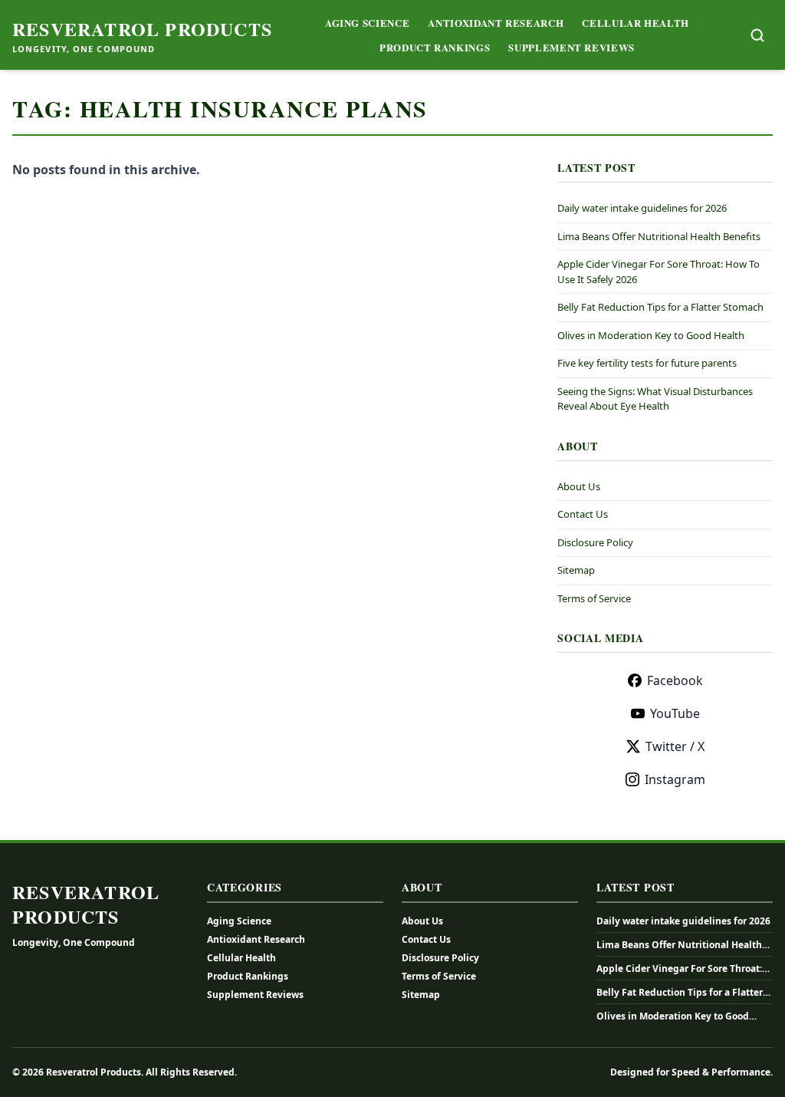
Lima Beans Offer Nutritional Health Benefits (658, 236)
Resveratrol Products (142, 29)
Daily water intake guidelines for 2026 (642, 208)
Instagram (675, 779)
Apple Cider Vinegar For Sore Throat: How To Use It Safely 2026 (679, 969)
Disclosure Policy (595, 542)
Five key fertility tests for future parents (647, 363)
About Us (578, 486)
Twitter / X (675, 746)
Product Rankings (434, 47)
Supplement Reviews (571, 47)
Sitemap (576, 570)
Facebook (675, 680)
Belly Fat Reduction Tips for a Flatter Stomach (660, 307)
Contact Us (582, 514)
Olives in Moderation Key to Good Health (650, 335)
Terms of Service (594, 598)
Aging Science (367, 22)
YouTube (675, 713)
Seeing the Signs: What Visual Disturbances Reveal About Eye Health (655, 398)
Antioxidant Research (495, 22)
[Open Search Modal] (757, 35)
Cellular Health (635, 22)
